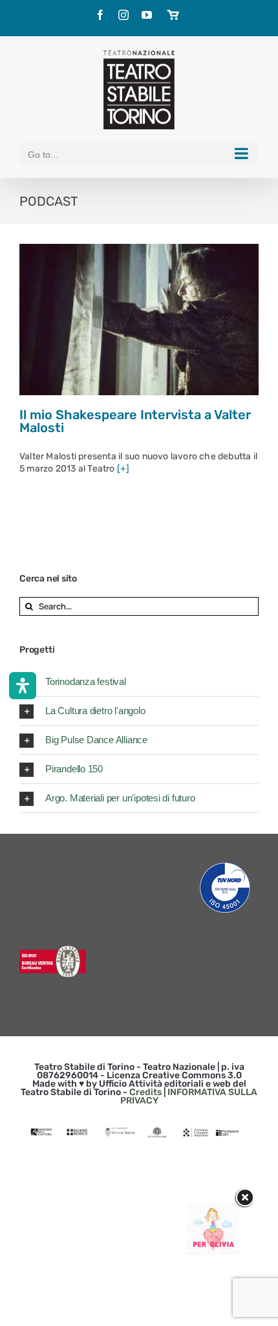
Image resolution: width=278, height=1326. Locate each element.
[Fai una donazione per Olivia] (213, 1209)
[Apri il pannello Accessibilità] (22, 685)
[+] (123, 468)
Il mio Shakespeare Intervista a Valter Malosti (135, 421)
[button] (139, 682)
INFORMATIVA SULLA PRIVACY (189, 1096)
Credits (145, 1092)
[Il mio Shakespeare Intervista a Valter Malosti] (139, 319)
